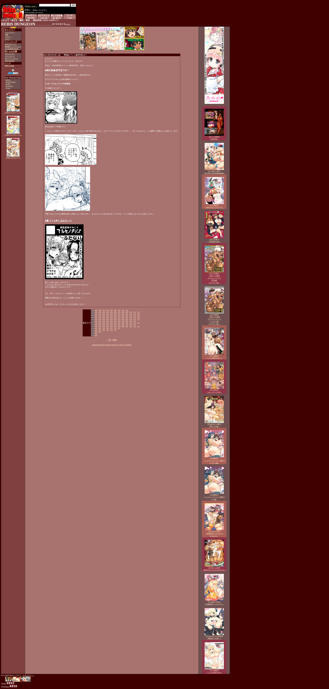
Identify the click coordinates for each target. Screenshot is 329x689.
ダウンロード (10, 56)
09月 (115, 310)
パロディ (8, 37)
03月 (103, 312)
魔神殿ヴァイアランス (13, 47)
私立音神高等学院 (11, 49)
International (9, 61)
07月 (107, 310)
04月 (96, 310)
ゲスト (7, 39)
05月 (100, 310)
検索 (115, 340)
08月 (111, 310)
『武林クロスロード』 (13, 158)
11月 (123, 310)
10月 (119, 310)
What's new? (31, 6)
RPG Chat (9, 66)
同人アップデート (11, 59)
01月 (96, 312)
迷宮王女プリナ (10, 44)
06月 (103, 310)
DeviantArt (9, 86)
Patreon (8, 80)
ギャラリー (10, 30)
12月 (127, 310)
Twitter (7, 88)
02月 (100, 312)
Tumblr (7, 84)
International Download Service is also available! (112, 345)
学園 (6, 35)
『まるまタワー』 (28, 675)
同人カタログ (10, 54)
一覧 (109, 340)
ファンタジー (10, 32)
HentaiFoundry (10, 82)
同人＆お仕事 (11, 51)
